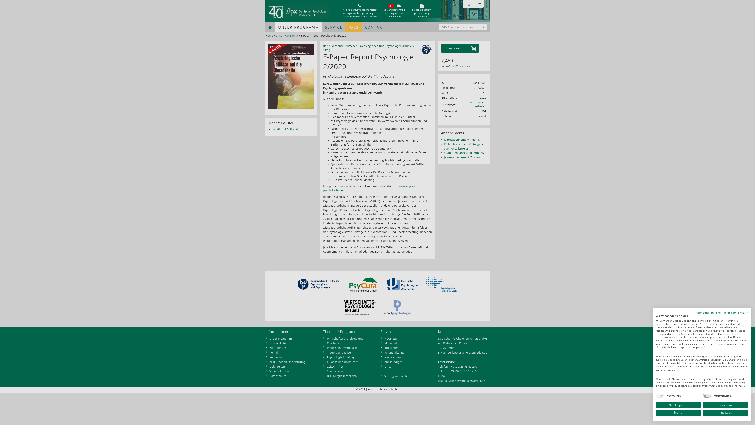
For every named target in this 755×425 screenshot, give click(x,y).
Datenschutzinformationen (712, 313)
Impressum (740, 313)
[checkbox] (660, 396)
